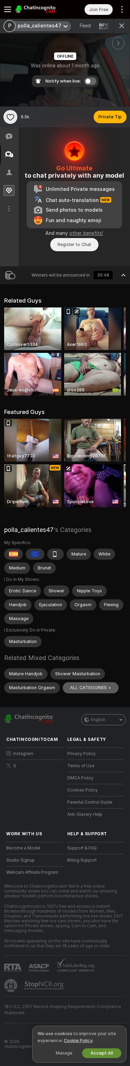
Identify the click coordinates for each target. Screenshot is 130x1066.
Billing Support (82, 860)
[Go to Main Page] (40, 9)
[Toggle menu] (7, 9)
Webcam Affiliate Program (32, 872)
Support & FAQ (82, 848)
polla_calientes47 (28, 529)
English (98, 719)
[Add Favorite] (10, 117)
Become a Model (23, 848)
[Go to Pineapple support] (11, 985)
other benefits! (86, 233)
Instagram (23, 753)
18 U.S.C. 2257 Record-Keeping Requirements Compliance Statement (62, 1009)
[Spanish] (13, 554)
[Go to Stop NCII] (44, 985)
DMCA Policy (80, 778)
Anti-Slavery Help (84, 814)
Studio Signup (20, 860)
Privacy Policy (81, 753)
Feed (85, 26)
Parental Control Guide (89, 802)
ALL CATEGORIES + (90, 687)
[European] (35, 554)
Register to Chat (74, 244)
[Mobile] (55, 554)
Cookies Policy (82, 790)
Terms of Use (80, 765)
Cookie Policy (78, 1040)
